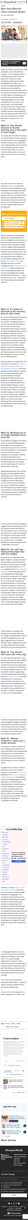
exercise (7, 1023)
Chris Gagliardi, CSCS (13, 261)
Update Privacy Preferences (14, 1210)
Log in (18, 1061)
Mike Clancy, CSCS (12, 676)
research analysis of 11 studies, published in (13, 366)
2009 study (12, 186)
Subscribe (17, 1158)
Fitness (3, 6)
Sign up (23, 1061)
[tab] (8, 1071)
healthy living (9, 1026)
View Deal (18, 861)
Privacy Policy (23, 1206)
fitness (13, 1023)
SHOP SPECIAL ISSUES (19, 1163)
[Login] (27, 2)
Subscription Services (20, 1154)
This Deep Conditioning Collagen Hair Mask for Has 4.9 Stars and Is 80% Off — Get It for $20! (19, 855)
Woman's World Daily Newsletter (13, 1183)
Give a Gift (17, 1161)
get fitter (21, 118)
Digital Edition (18, 1165)
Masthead (18, 1208)
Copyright (4, 1206)
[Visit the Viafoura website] (21, 1092)
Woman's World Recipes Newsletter (13, 1191)
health (18, 1023)
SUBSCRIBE (20, 2)
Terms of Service (13, 1206)
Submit (14, 1195)
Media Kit (11, 1208)
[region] (14, 1076)
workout (16, 1026)
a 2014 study (22, 772)
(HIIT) (20, 275)
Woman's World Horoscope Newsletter (14, 1189)
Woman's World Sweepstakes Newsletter (12, 1186)
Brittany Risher (5, 19)
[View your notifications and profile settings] (23, 1070)
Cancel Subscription (20, 1156)
